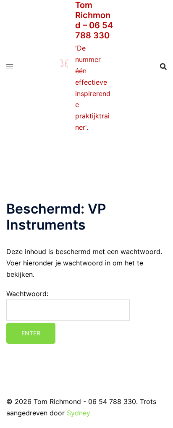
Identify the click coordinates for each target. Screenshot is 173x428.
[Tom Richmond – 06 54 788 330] (64, 67)
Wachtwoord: (27, 293)
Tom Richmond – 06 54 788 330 (94, 20)
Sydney (78, 413)
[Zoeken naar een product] (163, 66)
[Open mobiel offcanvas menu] (9, 66)
